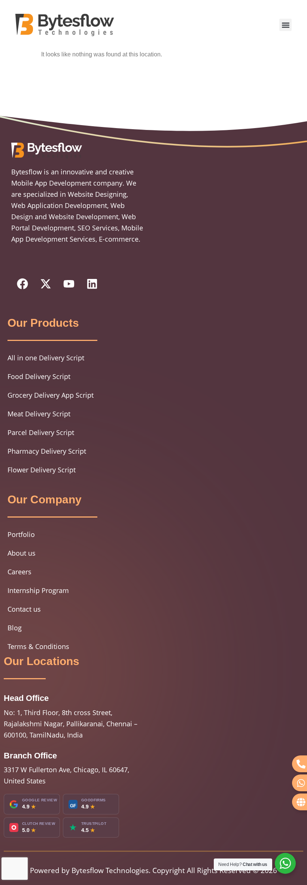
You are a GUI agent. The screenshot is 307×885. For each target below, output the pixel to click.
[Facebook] (22, 284)
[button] (285, 25)
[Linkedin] (92, 284)
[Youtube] (69, 284)
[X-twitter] (45, 284)
